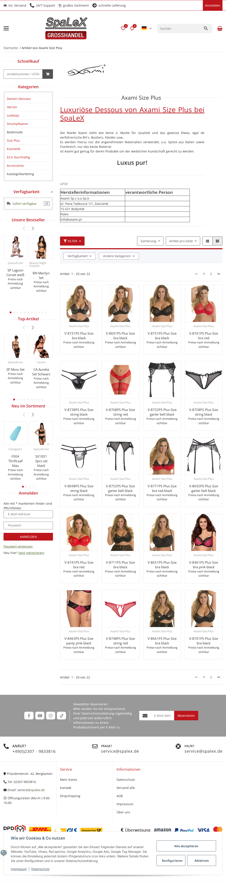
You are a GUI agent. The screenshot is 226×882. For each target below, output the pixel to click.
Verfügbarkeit (78, 256)
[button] (123, 28)
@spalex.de (36, 790)
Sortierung (148, 241)
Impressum (19, 869)
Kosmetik (13, 149)
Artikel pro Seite (181, 241)
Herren (12, 107)
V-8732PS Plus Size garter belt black (162, 411)
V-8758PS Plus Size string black (203, 411)
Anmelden (28, 537)
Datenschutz (40, 869)
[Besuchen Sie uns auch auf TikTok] (61, 715)
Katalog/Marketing (20, 174)
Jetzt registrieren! (31, 553)
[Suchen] (208, 28)
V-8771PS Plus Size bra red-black (162, 488)
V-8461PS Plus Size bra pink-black (203, 564)
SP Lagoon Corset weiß (15, 272)
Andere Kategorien (117, 256)
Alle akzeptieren (186, 846)
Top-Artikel (28, 318)
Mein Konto (68, 779)
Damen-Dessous (19, 99)
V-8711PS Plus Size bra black (120, 564)
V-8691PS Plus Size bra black (120, 335)
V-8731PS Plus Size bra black (78, 335)
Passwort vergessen (18, 546)
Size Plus (13, 140)
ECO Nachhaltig (18, 157)
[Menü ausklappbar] (6, 28)
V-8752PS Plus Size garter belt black (120, 488)
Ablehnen (201, 860)
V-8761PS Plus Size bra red (203, 335)
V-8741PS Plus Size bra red (78, 564)
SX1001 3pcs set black (41, 461)
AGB (120, 796)
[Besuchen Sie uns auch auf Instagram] (50, 715)
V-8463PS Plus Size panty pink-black (78, 640)
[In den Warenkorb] (47, 74)
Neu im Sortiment (28, 406)
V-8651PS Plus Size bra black (162, 564)
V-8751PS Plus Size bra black (162, 335)
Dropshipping (70, 796)
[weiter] (218, 274)
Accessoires (15, 165)
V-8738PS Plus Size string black (78, 411)
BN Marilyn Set (41, 275)
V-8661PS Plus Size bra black (162, 640)
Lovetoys (13, 115)
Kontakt (65, 788)
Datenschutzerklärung (97, 713)
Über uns (123, 812)
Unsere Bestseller (28, 219)
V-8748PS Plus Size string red (120, 640)
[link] (28, 99)
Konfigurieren (172, 860)
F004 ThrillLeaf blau (15, 461)
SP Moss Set (15, 369)
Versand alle (126, 788)
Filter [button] (72, 241)
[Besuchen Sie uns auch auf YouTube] (39, 715)
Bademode (15, 132)
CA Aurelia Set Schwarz (41, 371)
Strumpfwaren (17, 124)
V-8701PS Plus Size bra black (203, 640)
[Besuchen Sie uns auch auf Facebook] (28, 715)
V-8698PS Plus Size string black (78, 488)
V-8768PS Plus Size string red (120, 411)
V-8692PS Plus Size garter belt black (203, 488)
